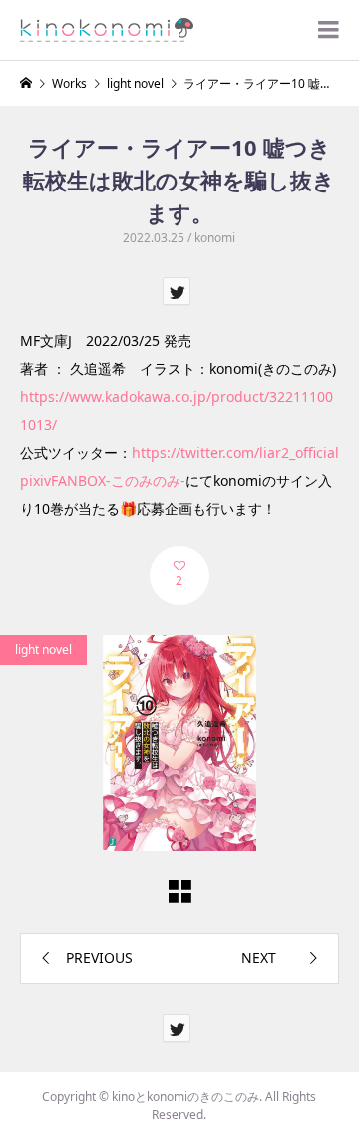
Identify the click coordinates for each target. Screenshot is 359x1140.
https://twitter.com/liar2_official (235, 452)
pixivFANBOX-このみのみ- (102, 480)
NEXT (258, 958)
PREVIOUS (99, 958)
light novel (43, 649)
